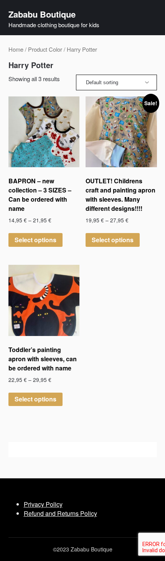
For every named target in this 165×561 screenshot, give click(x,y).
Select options (35, 239)
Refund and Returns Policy (60, 513)
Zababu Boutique (42, 14)
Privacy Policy (43, 504)
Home (15, 49)
